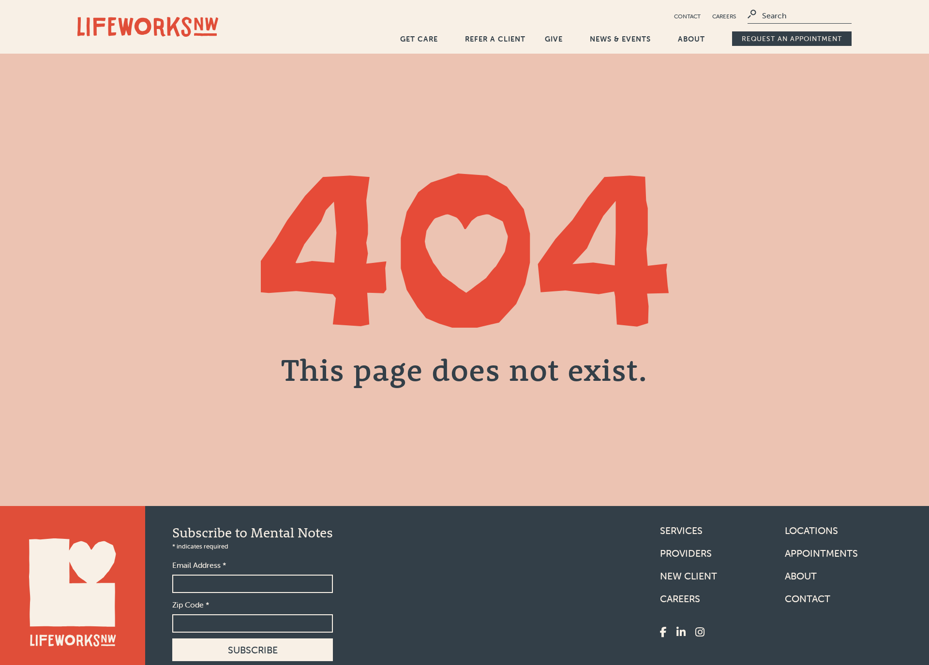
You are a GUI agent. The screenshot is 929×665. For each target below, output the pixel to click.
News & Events (620, 38)
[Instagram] (699, 632)
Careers (724, 16)
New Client (688, 576)
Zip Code (191, 604)
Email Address (199, 565)
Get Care (419, 38)
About (691, 38)
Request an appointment (792, 38)
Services (681, 530)
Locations (811, 530)
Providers (686, 553)
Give (554, 38)
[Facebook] (663, 632)
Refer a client (495, 38)
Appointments (821, 553)
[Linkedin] (681, 632)
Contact (687, 16)
